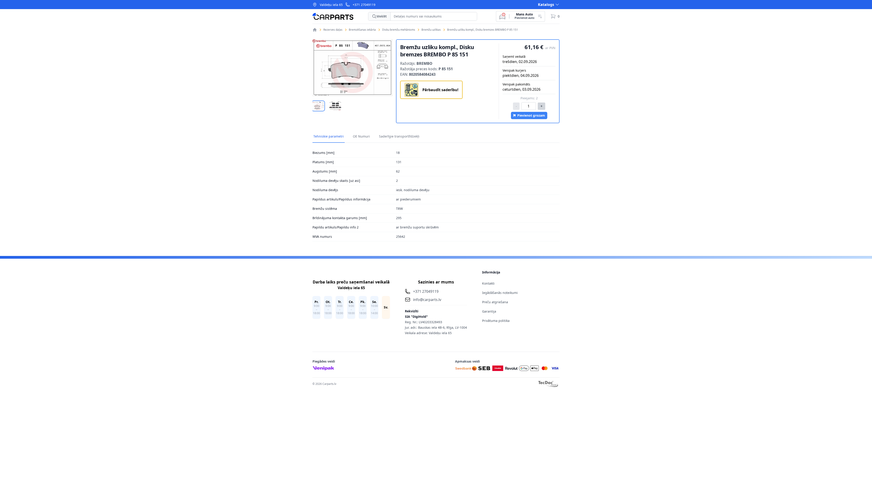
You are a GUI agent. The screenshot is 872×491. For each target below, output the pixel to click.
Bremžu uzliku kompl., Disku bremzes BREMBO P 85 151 (482, 30)
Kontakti (488, 283)
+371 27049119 (364, 5)
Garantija (489, 311)
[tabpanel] (352, 67)
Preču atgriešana (495, 302)
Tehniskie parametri (328, 136)
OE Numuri (361, 136)
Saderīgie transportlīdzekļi (399, 136)
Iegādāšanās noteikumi (500, 293)
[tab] (318, 105)
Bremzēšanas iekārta (362, 30)
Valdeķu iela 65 (331, 5)
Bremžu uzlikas (431, 30)
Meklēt (382, 16)
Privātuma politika (496, 320)
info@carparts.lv (427, 299)
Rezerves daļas (332, 30)
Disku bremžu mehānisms (398, 30)
